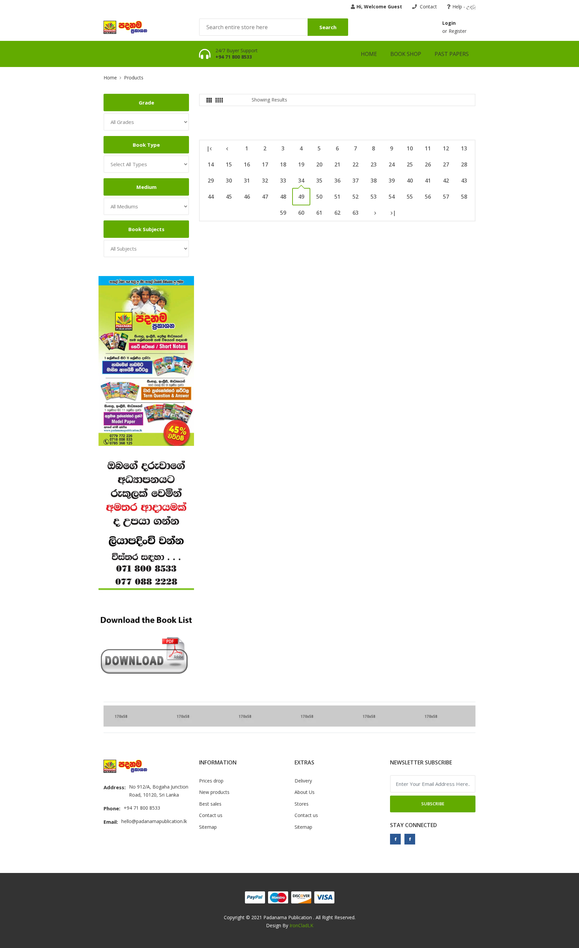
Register (457, 31)
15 (229, 164)
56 (428, 196)
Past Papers (452, 54)
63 (355, 212)
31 (247, 180)
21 (337, 164)
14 (211, 164)
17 (265, 164)
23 (374, 164)
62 (337, 212)
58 (464, 196)
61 (319, 212)
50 (319, 196)
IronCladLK (301, 925)
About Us (305, 792)
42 (446, 180)
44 (211, 196)
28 (464, 164)
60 (301, 212)
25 (410, 164)
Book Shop (405, 54)
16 (247, 164)
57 (446, 196)
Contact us (210, 815)
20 (319, 164)
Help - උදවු (463, 6)
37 (355, 180)
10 (410, 148)
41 (428, 180)
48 (283, 196)
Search (327, 27)
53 (374, 196)
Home (369, 54)
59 (283, 212)
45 (229, 196)
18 (283, 164)
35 (319, 180)
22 (355, 164)
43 (464, 180)
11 (428, 148)
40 (410, 180)
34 (301, 180)
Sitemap (208, 827)
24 (392, 164)
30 (229, 180)
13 (464, 148)
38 (374, 180)
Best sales (210, 804)
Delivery (303, 780)
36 (337, 180)
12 (446, 148)
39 (392, 180)
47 (265, 196)
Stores (302, 804)
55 (410, 196)
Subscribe (432, 804)
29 (211, 180)
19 (301, 164)
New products (214, 792)
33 (283, 180)
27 (446, 164)
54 (392, 196)
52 (355, 196)
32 (265, 180)
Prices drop (211, 780)
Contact (428, 6)
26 (428, 164)
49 (301, 196)
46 (247, 196)
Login (449, 23)
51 (337, 196)
